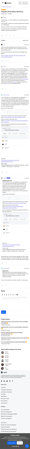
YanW (4, 66)
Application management (6, 416)
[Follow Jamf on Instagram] (9, 381)
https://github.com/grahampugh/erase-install (14, 117)
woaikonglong (8, 363)
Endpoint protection (5, 427)
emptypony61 (6, 94)
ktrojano (7, 355)
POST (7, 83)
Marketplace (4, 396)
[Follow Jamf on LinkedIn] (4, 381)
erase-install (25, 79)
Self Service (3, 422)
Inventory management (6, 418)
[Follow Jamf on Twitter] (1, 381)
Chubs (6, 351)
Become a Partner (5, 398)
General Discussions (6, 6)
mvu (4, 44)
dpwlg (4, 17)
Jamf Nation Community (6, 392)
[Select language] (20, 3)
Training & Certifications (6, 389)
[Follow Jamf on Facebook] (12, 381)
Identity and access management (8, 424)
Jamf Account (4, 403)
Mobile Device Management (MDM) (9, 414)
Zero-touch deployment (6, 411)
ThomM (6, 359)
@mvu (14, 81)
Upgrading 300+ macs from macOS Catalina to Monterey (14, 327)
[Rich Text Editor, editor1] (15, 303)
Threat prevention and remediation (9, 429)
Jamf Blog (3, 394)
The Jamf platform (5, 409)
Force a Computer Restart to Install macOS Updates (13, 342)
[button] (3, 3)
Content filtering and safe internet (8, 431)
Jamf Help (3, 387)
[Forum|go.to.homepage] (8, 3)
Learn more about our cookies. (15, 440)
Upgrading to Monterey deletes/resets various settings (14, 338)
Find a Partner (4, 400)
